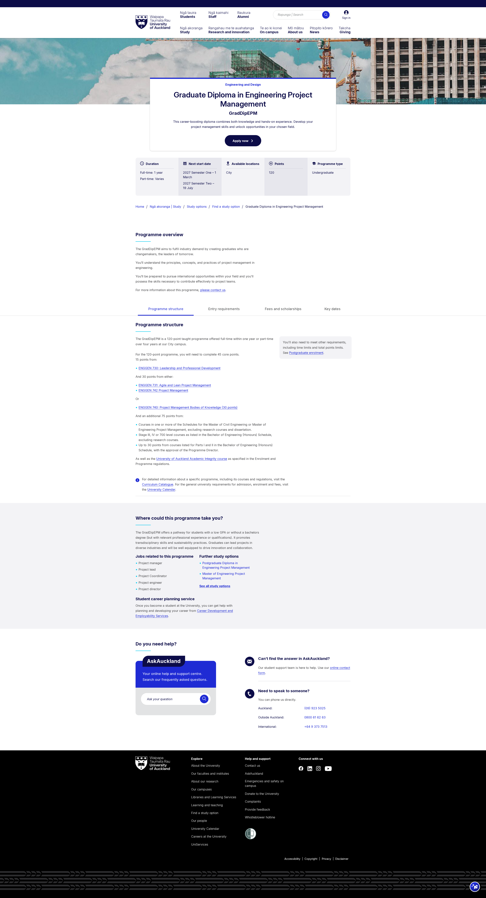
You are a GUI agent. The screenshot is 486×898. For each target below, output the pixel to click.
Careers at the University (208, 836)
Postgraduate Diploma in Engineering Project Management (226, 565)
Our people (199, 821)
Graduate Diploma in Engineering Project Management (284, 206)
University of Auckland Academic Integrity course (191, 459)
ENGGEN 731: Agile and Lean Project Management (175, 385)
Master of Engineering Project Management (223, 576)
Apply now (247, 142)
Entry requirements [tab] (224, 309)
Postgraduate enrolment (306, 353)
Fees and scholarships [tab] (283, 309)
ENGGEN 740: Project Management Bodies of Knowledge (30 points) (188, 407)
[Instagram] (318, 768)
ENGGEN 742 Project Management (163, 390)
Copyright (311, 858)
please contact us (212, 290)
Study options (197, 206)
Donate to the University (262, 794)
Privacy (326, 858)
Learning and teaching (207, 805)
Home (140, 206)
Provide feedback (257, 809)
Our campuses (201, 789)
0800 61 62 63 (315, 717)
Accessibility (292, 858)
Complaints (253, 801)
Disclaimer (341, 858)
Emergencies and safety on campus (264, 783)
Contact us (252, 765)
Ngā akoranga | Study (165, 206)
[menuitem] (188, 14)
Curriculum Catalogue (157, 484)
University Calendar (161, 489)
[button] (346, 14)
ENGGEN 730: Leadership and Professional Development (179, 368)
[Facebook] (301, 768)
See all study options (214, 586)
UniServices (199, 844)
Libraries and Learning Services (213, 797)
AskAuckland (254, 773)
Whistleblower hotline (260, 817)
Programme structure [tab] (165, 309)
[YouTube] (328, 768)
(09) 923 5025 (315, 708)
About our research (204, 781)
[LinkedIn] (309, 768)
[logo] (153, 22)
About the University (205, 765)
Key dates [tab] (332, 309)
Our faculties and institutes (210, 773)
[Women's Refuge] (250, 838)
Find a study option (226, 206)
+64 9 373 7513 (315, 727)
